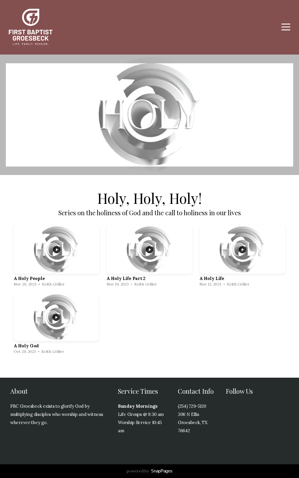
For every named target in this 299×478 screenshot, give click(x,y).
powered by (149, 471)
